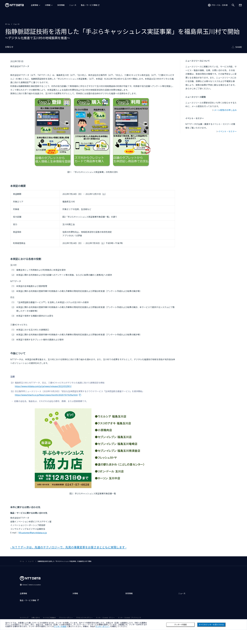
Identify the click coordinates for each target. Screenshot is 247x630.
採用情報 (61, 5)
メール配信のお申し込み (225, 110)
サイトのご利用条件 (49, 618)
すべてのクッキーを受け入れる (211, 625)
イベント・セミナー (227, 131)
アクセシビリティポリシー (84, 618)
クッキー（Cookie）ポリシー (105, 618)
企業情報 (34, 5)
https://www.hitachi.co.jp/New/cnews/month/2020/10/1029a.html (46, 395)
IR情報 (47, 5)
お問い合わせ (35, 618)
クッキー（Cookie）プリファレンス (129, 618)
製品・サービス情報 (89, 5)
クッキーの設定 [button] (60, 626)
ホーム (7, 24)
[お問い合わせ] (240, 5)
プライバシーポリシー (66, 618)
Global (31, 585)
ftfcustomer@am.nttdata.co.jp (33, 532)
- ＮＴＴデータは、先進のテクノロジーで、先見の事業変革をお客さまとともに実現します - (68, 547)
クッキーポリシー (102, 626)
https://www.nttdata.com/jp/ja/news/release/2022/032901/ (43, 386)
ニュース (72, 5)
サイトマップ (24, 618)
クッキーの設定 (180, 625)
